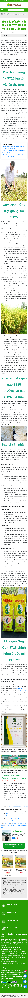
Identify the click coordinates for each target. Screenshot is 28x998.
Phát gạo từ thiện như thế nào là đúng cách (11, 885)
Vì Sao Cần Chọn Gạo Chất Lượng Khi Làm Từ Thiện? (13, 884)
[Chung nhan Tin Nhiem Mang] (14, 981)
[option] (7, 865)
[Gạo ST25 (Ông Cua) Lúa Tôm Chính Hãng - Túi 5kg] (20, 861)
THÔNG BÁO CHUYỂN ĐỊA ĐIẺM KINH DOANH (12, 890)
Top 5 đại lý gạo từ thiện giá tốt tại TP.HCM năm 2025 (13, 889)
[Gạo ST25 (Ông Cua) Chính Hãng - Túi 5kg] (7, 861)
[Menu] (2, 10)
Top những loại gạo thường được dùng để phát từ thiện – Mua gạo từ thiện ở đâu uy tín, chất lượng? (14, 888)
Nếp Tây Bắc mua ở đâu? (8, 895)
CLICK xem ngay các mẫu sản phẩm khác (14, 845)
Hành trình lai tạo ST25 (9, 825)
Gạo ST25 (7, 823)
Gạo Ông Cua (19, 688)
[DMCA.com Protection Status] (9, 981)
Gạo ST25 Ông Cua (16, 823)
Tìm (26, 10)
